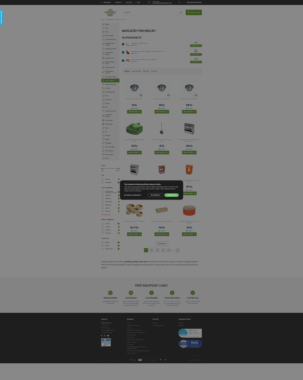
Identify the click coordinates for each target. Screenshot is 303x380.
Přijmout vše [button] (171, 195)
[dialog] (151, 190)
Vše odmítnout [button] (155, 195)
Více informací (137, 191)
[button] (132, 195)
